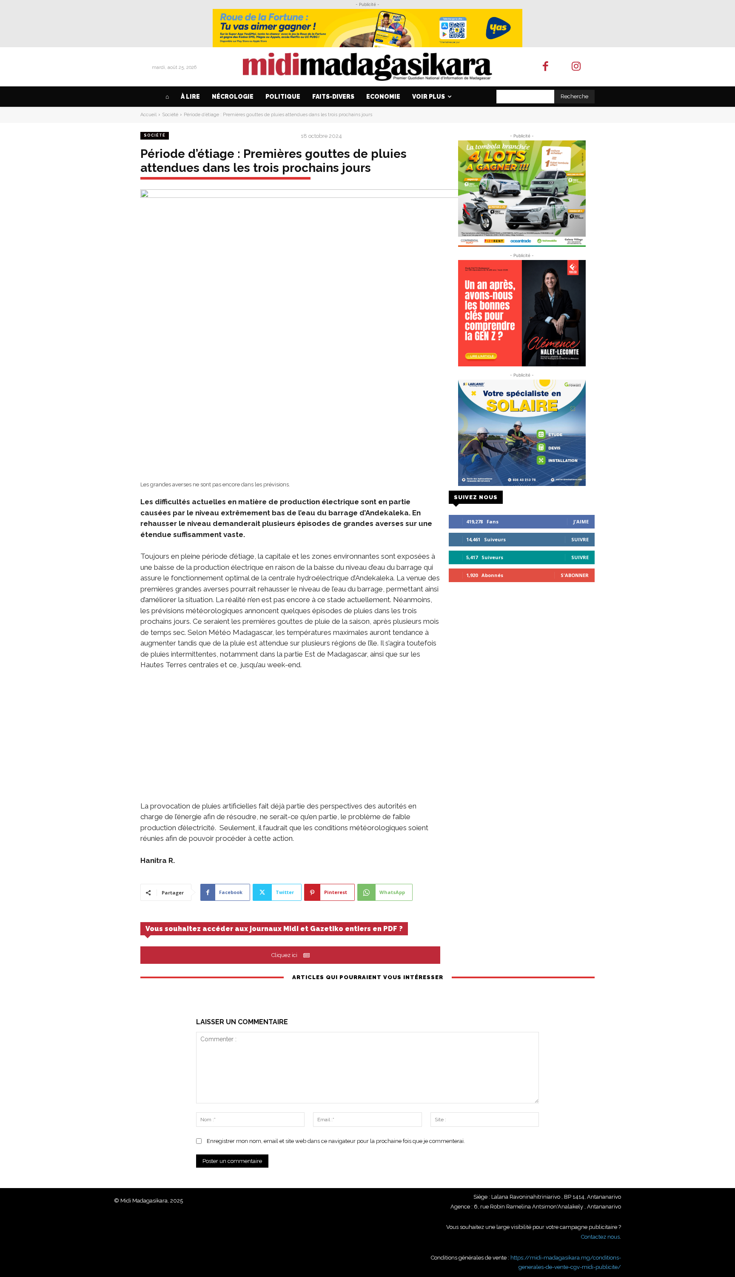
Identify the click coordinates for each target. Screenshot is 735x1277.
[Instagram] (576, 67)
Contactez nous (600, 1237)
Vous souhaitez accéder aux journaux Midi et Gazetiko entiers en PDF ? (274, 929)
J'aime (581, 521)
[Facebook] (545, 67)
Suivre (580, 539)
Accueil (148, 114)
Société (170, 114)
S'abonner (575, 575)
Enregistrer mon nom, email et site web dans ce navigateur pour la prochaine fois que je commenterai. (336, 1141)
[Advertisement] (290, 741)
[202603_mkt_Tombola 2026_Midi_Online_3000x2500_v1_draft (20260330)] (522, 193)
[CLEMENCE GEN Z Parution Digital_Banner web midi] (522, 313)
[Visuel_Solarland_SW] (522, 433)
